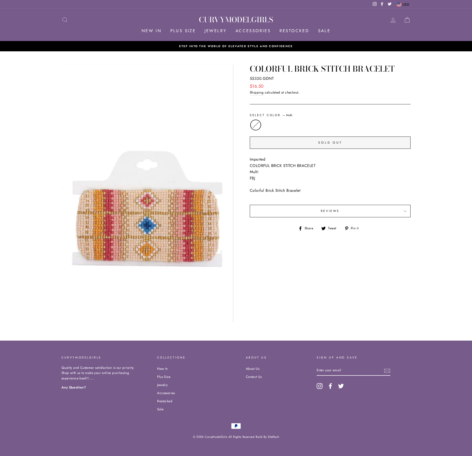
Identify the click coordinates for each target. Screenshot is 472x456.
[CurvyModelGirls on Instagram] (320, 386)
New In (152, 31)
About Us (252, 368)
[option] (236, 46)
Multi (256, 125)
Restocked (295, 31)
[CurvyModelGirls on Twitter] (341, 386)
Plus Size (183, 31)
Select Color (271, 115)
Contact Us (254, 376)
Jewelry (216, 31)
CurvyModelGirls (236, 19)
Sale (324, 31)
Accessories (253, 31)
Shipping (257, 92)
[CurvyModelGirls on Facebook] (330, 386)
